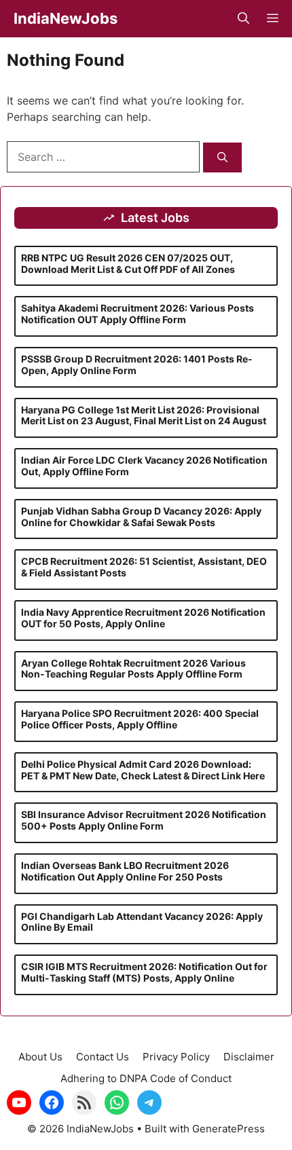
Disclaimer (248, 1056)
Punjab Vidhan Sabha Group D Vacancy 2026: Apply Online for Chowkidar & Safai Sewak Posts (141, 516)
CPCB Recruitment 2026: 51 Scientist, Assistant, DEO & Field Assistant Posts (144, 566)
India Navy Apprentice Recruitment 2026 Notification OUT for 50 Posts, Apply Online (143, 617)
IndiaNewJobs (65, 18)
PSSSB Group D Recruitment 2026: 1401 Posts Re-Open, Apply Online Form (137, 364)
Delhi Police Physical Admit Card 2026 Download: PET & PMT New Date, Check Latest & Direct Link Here (143, 769)
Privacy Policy (176, 1056)
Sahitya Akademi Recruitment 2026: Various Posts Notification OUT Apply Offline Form (137, 313)
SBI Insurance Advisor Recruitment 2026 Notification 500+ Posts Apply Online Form (143, 820)
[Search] (222, 158)
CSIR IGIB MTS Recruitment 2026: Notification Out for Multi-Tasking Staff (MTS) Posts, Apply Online (144, 972)
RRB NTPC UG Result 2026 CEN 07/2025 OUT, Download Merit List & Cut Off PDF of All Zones (128, 263)
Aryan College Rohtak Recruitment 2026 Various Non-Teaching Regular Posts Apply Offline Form (133, 668)
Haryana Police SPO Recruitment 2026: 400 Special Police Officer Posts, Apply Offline (140, 718)
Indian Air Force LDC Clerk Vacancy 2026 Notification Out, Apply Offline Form (144, 465)
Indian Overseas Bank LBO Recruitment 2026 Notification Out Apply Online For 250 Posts (125, 871)
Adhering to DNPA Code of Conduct (146, 1078)
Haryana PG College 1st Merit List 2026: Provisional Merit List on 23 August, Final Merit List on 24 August (143, 415)
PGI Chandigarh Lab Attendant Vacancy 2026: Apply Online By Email (142, 921)
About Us (40, 1056)
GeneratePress (228, 1128)
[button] (243, 18)
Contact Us (102, 1056)
